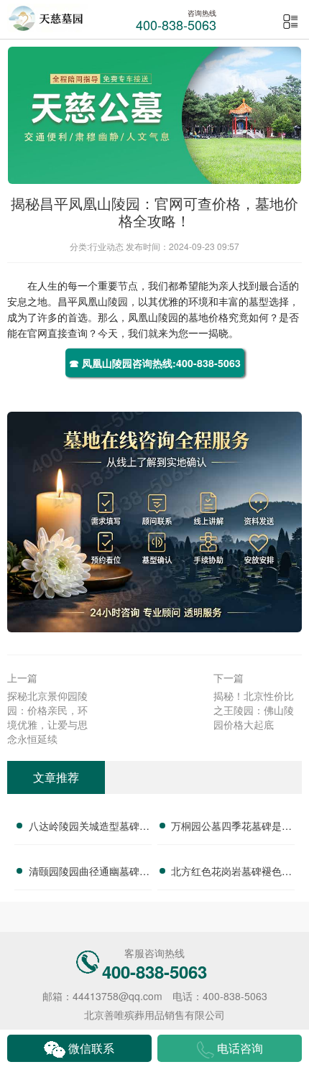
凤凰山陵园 (103, 301)
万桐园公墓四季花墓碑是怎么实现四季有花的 (231, 827)
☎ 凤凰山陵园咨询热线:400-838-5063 (155, 363)
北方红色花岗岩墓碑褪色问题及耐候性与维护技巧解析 (231, 873)
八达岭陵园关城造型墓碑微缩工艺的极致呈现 (89, 827)
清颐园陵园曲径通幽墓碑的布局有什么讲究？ (89, 873)
